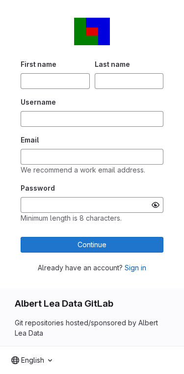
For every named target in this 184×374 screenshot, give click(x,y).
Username (38, 102)
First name (38, 64)
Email (30, 140)
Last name (112, 64)
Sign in (135, 267)
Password (38, 188)
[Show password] (155, 205)
